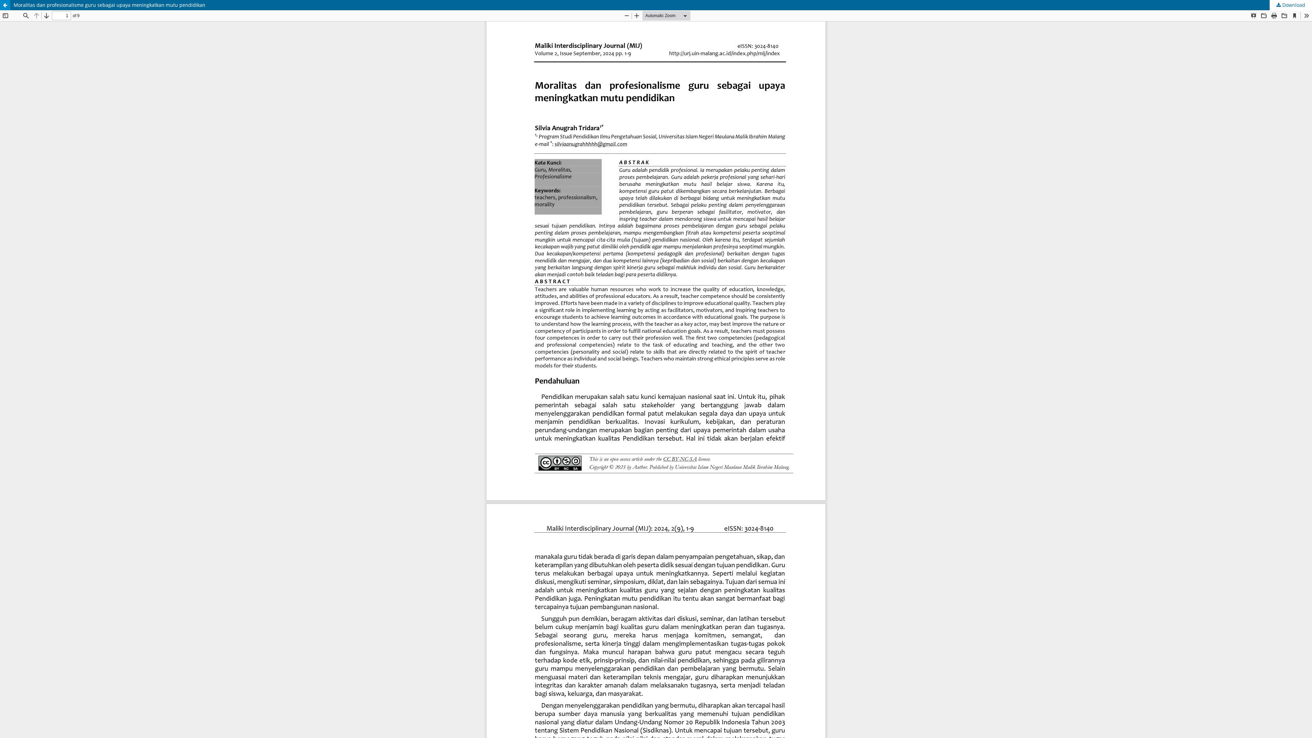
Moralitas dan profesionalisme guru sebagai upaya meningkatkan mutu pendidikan (109, 5)
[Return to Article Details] (5, 5)
